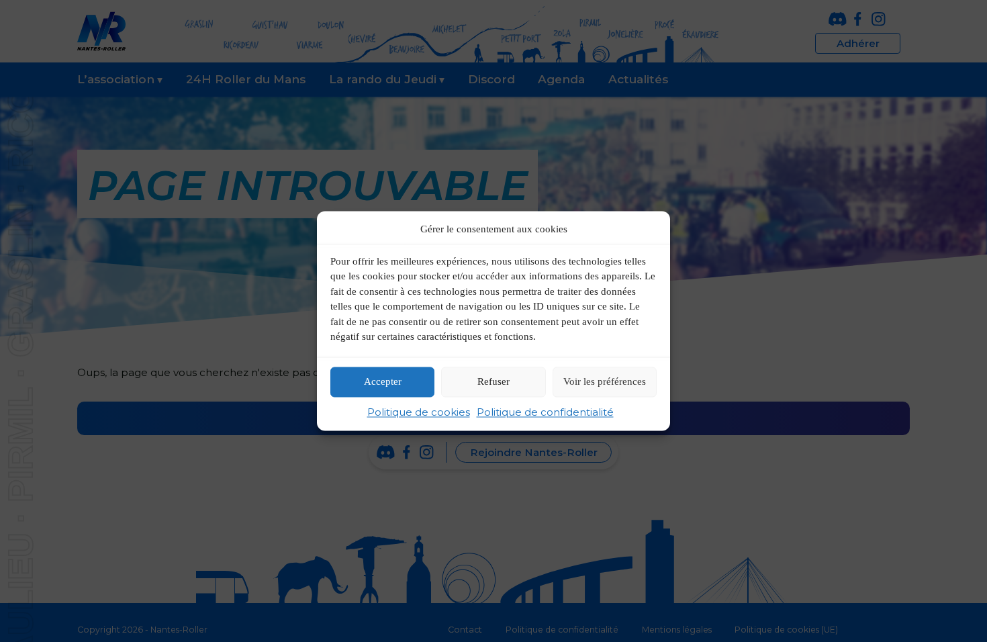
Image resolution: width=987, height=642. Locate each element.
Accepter (383, 382)
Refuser (493, 382)
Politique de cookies (418, 412)
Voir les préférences (604, 382)
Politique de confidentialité (545, 412)
